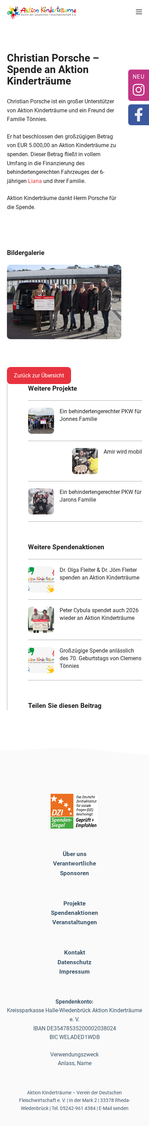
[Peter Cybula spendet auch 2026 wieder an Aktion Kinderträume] (41, 620)
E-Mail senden (114, 1108)
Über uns (75, 854)
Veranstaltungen (74, 922)
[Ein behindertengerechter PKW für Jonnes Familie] (41, 421)
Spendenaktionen (74, 912)
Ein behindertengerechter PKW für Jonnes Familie (100, 415)
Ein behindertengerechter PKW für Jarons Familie (100, 496)
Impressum (74, 971)
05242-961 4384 (78, 1108)
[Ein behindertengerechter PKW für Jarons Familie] (41, 501)
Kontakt (74, 952)
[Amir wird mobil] (85, 461)
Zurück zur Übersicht (39, 375)
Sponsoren (74, 873)
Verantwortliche (74, 863)
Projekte (74, 903)
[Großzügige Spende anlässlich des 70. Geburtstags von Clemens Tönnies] (41, 660)
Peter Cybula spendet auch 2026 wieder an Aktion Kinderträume (99, 614)
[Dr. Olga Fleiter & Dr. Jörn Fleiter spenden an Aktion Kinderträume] (41, 579)
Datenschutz (74, 962)
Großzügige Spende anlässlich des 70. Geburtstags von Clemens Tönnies (100, 658)
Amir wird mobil (123, 451)
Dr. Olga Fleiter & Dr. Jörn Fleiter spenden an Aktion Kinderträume (99, 574)
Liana (35, 181)
